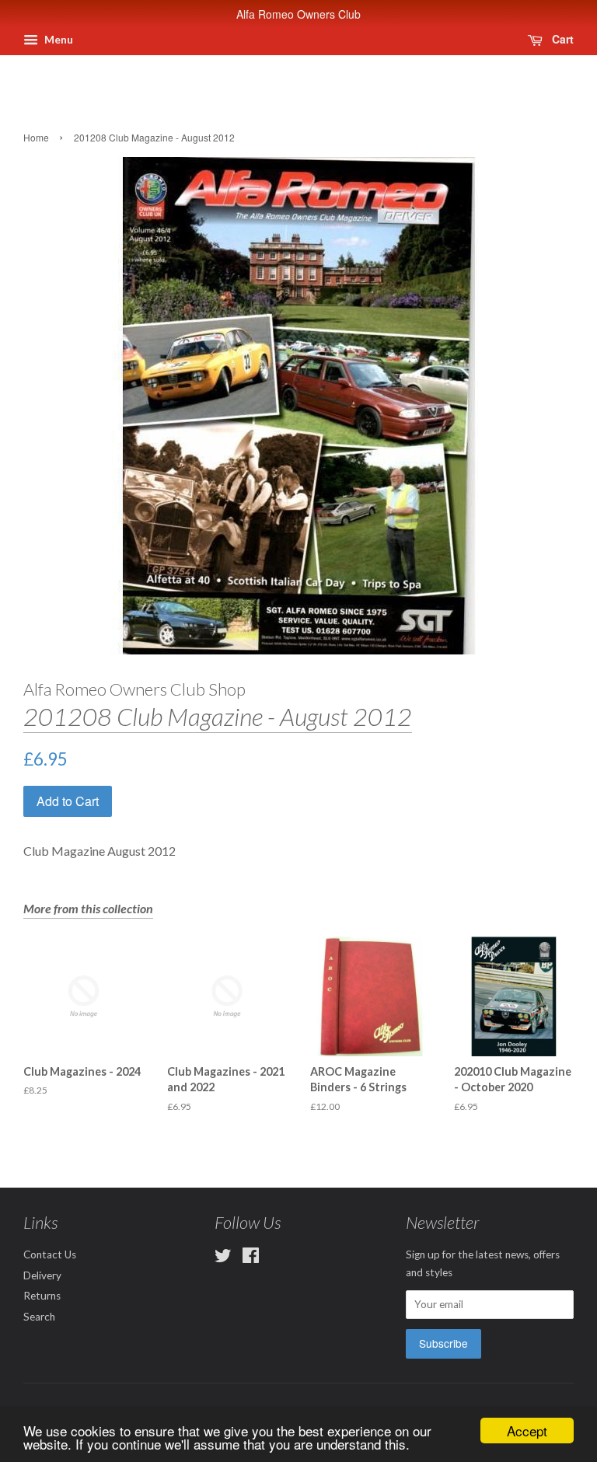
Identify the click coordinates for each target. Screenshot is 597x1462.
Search (39, 1316)
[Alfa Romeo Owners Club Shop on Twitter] (223, 1258)
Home (36, 137)
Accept (527, 1430)
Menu (57, 39)
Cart (561, 39)
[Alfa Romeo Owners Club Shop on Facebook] (251, 1258)
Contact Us (49, 1254)
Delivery (42, 1275)
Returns (42, 1295)
